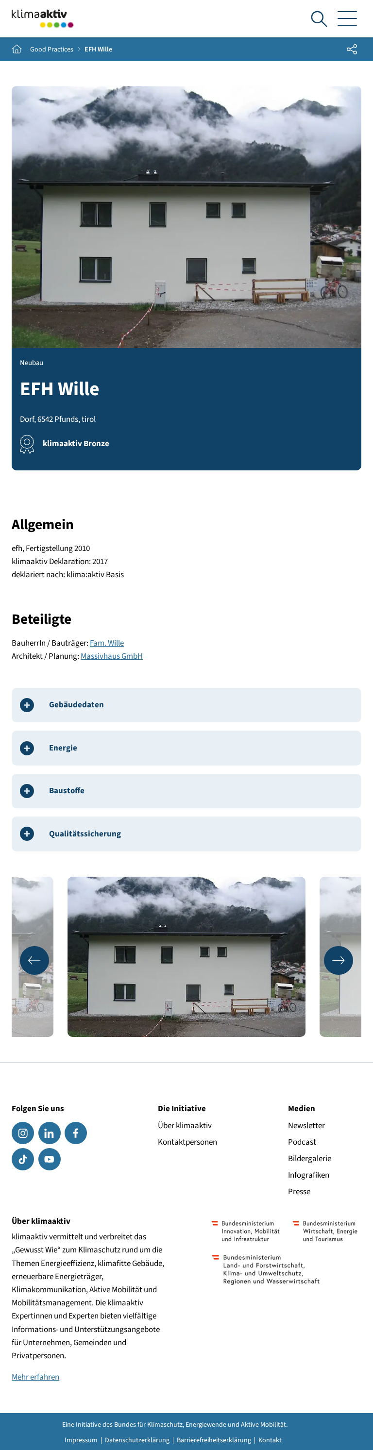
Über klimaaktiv (185, 1126)
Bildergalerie (309, 1159)
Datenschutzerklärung (137, 1440)
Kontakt (270, 1440)
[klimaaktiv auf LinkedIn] (49, 1133)
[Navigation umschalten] (347, 18)
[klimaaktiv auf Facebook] (76, 1133)
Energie (63, 748)
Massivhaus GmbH (112, 656)
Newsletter (306, 1126)
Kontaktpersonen (187, 1142)
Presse (299, 1192)
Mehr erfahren (35, 1377)
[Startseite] (43, 18)
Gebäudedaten (76, 705)
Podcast (302, 1142)
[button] (34, 960)
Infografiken (308, 1175)
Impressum (81, 1440)
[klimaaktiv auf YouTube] (49, 1159)
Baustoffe (67, 791)
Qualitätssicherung (85, 834)
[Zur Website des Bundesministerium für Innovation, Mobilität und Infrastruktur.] (245, 1231)
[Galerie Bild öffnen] (186, 956)
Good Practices (51, 49)
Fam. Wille (107, 643)
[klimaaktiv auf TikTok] (23, 1159)
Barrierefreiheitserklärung (214, 1440)
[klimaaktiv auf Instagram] (23, 1133)
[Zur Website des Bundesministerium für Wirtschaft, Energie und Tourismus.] (324, 1231)
